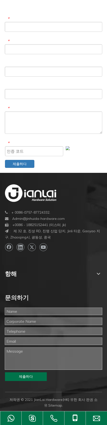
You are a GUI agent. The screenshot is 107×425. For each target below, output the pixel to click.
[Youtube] (43, 247)
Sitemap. (55, 405)
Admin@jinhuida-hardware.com (38, 218)
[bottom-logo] (30, 193)
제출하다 (20, 164)
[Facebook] (9, 247)
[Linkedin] (20, 247)
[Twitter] (32, 247)
